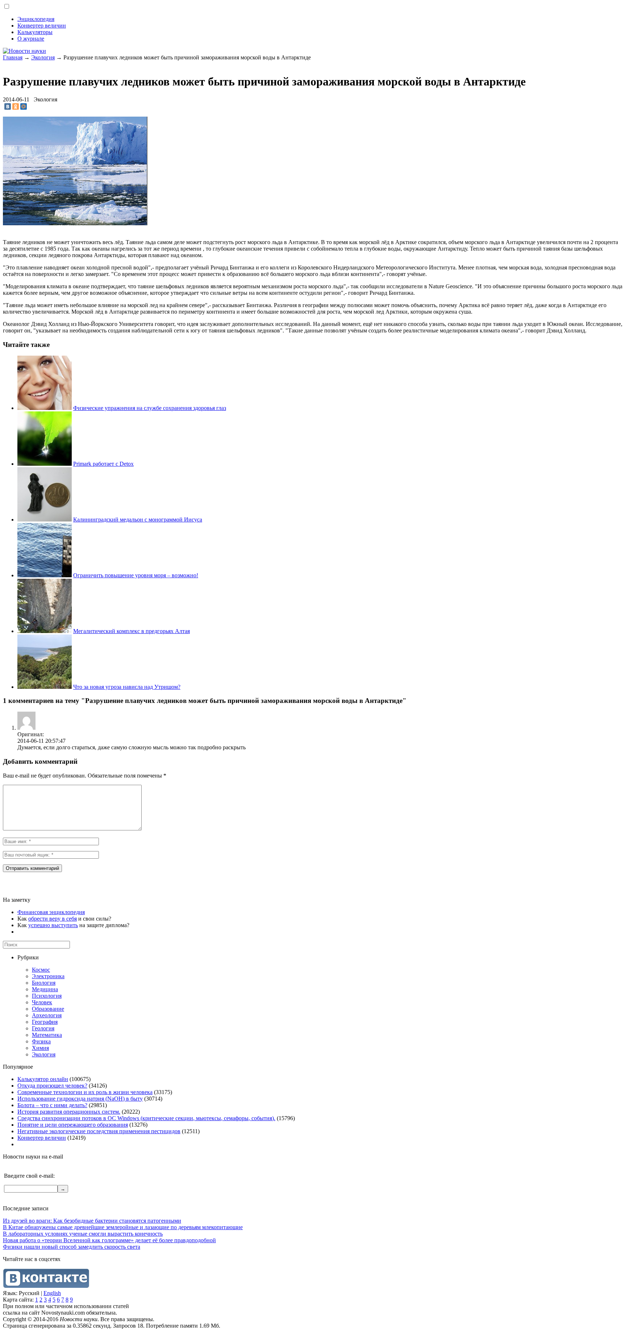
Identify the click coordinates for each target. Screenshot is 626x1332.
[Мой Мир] (23, 106)
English (52, 1293)
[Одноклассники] (15, 106)
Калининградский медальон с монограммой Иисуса (137, 519)
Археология (47, 1015)
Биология (43, 983)
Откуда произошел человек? (52, 1085)
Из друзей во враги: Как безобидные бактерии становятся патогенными (92, 1221)
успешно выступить (53, 925)
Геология (43, 1028)
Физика (41, 1041)
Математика (47, 1035)
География (45, 1022)
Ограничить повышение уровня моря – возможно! (135, 575)
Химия (40, 1048)
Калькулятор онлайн (42, 1079)
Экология (43, 57)
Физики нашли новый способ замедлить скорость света (71, 1247)
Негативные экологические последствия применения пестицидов (98, 1131)
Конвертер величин (41, 25)
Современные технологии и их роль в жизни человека (85, 1092)
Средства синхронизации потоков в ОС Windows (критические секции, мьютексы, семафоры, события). (146, 1118)
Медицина (45, 989)
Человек (42, 1002)
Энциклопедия (35, 19)
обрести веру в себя (52, 919)
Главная (12, 57)
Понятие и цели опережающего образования (72, 1125)
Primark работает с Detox (103, 464)
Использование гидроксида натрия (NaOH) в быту (80, 1099)
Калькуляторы (35, 32)
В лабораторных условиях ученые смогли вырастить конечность (83, 1234)
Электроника (48, 976)
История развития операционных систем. (68, 1112)
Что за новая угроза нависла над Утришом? (126, 687)
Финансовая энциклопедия (51, 912)
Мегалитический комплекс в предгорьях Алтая (131, 631)
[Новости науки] (24, 51)
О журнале (30, 38)
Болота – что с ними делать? (52, 1105)
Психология (47, 996)
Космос (41, 970)
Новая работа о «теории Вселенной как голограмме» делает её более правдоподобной (109, 1240)
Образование (48, 1009)
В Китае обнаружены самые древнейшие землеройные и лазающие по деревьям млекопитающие (123, 1227)
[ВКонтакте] (7, 106)
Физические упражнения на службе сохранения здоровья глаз (149, 408)
